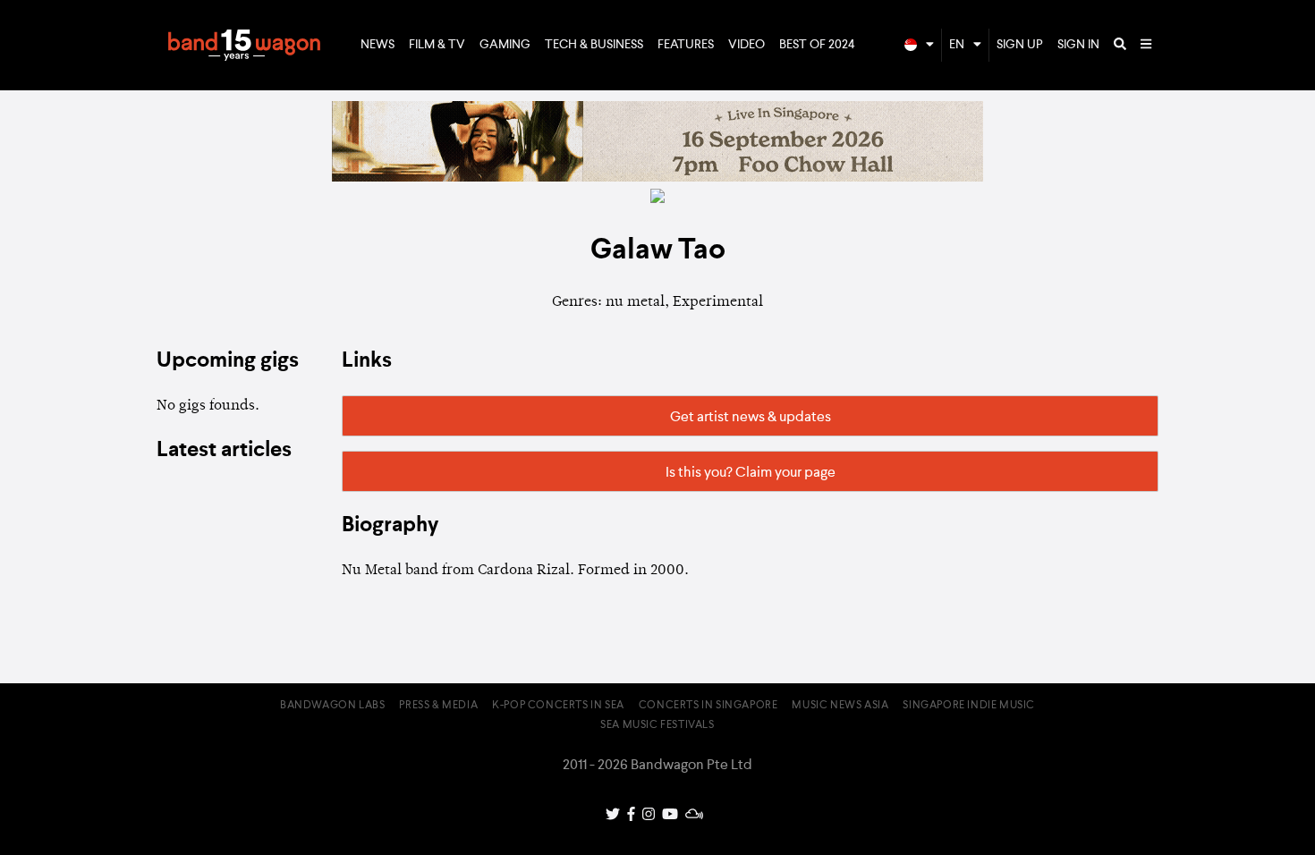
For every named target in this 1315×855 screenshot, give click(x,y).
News (377, 44)
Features (686, 44)
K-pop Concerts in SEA (558, 705)
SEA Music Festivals (657, 725)
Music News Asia (840, 705)
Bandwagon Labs (332, 705)
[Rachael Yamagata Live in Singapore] (657, 178)
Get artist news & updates (750, 418)
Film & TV (437, 44)
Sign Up (1020, 44)
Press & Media (438, 705)
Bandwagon (244, 46)
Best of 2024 (817, 44)
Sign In (1078, 44)
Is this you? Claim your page (751, 473)
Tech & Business (594, 44)
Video (746, 44)
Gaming (504, 44)
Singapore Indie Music (969, 705)
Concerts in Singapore (708, 705)
